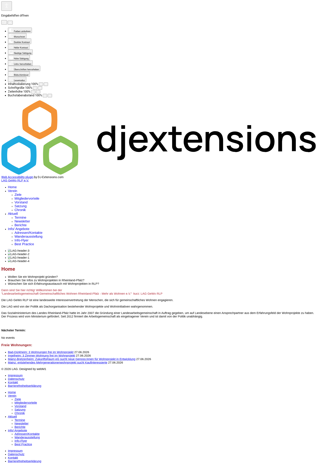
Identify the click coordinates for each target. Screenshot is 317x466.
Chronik (20, 210)
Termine (20, 217)
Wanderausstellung (28, 236)
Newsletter (22, 221)
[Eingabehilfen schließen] (10, 23)
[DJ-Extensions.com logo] (158, 173)
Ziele (18, 194)
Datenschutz (16, 379)
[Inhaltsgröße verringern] (41, 84)
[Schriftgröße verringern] (35, 88)
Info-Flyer (22, 240)
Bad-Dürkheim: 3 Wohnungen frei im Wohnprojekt (40, 352)
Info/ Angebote (18, 229)
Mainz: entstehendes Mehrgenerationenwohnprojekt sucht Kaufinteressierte (57, 362)
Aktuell (13, 213)
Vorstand (21, 202)
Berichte (21, 225)
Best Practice (24, 244)
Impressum (15, 375)
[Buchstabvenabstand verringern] (45, 95)
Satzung (21, 206)
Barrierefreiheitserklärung (24, 386)
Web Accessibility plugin (17, 177)
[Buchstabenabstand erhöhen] (50, 95)
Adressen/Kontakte (28, 232)
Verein (12, 191)
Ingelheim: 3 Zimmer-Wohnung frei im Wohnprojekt (41, 355)
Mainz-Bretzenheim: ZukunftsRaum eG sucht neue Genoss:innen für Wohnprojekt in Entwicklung (71, 359)
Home (12, 187)
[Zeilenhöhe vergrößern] (38, 92)
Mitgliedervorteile (27, 198)
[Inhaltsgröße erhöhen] (46, 84)
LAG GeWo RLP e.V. (15, 180)
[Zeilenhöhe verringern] (33, 92)
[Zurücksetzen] (4, 22)
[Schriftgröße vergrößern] (40, 88)
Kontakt (13, 382)
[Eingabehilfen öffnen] (6, 6)
